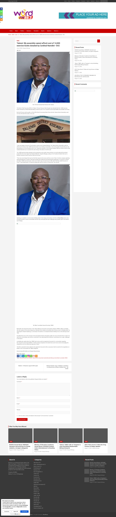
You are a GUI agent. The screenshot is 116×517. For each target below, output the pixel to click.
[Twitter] (20, 356)
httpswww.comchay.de (39, 484)
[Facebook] (18, 356)
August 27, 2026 (12, 449)
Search (98, 41)
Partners (35, 491)
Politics (73, 1)
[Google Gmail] (34, 356)
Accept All (24, 511)
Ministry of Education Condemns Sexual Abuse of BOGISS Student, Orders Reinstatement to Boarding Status (86, 57)
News (69, 1)
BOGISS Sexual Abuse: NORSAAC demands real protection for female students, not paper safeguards (19, 446)
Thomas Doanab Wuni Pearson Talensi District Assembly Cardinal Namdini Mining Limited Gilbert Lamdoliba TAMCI (43, 357)
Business (78, 1)
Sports (88, 1)
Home (65, 1)
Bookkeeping (36, 468)
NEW (35, 486)
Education (83, 1)
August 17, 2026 (88, 448)
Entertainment (37, 480)
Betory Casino (37, 466)
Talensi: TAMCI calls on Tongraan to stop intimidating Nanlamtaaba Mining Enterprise (70, 446)
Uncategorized (37, 506)
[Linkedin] (23, 356)
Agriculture (36, 462)
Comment (19, 381)
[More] (36, 356)
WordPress (45, 514)
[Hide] (0, 22)
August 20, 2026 (37, 451)
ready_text (36, 495)
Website (18, 409)
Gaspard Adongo (26, 48)
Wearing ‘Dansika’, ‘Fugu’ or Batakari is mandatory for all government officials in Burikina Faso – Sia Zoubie (57, 367)
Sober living (36, 502)
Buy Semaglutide (37, 471)
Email (18, 403)
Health (35, 482)
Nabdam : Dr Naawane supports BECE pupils (28, 365)
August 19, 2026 (62, 449)
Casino (35, 473)
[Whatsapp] (26, 356)
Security (35, 497)
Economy (36, 477)
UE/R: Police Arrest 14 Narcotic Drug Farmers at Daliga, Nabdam (95, 445)
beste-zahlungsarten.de (39, 464)
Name (18, 398)
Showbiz (35, 500)
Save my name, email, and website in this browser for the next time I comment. (36, 415)
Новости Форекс (38, 508)
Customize (6, 511)
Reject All (16, 511)
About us (98, 1)
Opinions (92, 1)
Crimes (35, 475)
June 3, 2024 (19, 48)
